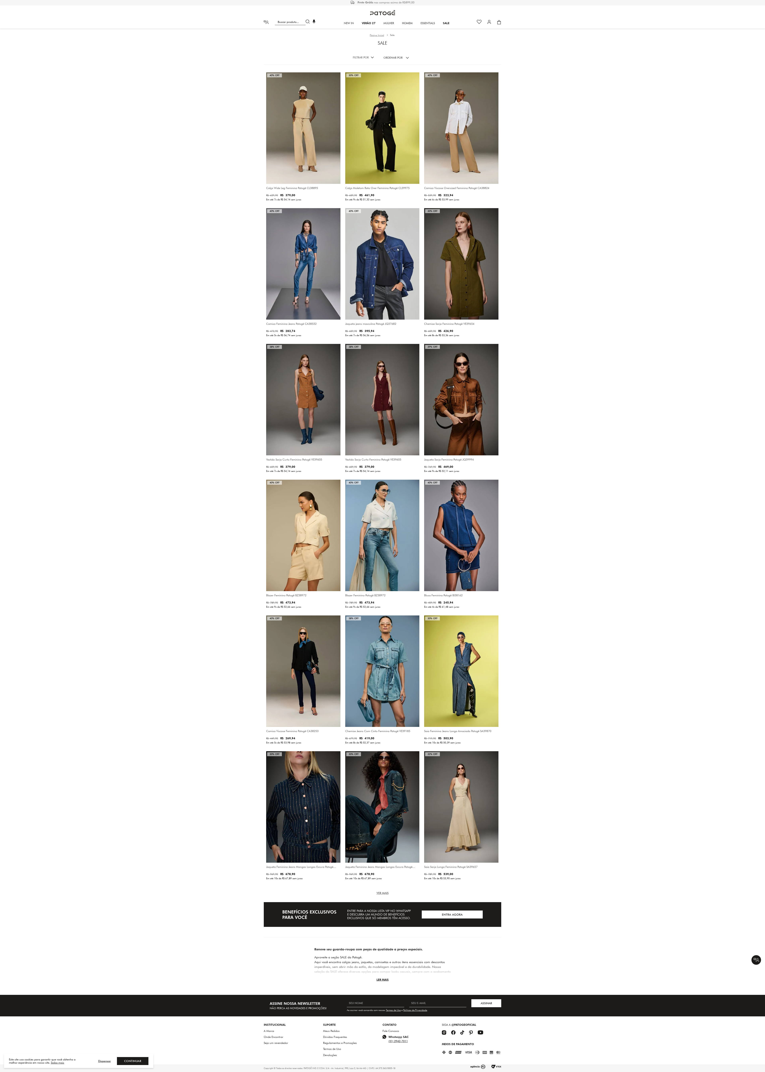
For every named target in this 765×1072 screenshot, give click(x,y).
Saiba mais (57, 1062)
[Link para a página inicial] (377, 35)
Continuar (132, 1061)
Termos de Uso (393, 1010)
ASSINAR (486, 1003)
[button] (314, 22)
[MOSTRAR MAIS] (382, 893)
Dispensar (104, 1061)
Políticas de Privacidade (415, 1010)
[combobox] (293, 22)
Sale (392, 34)
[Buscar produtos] (308, 22)
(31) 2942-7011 (398, 1041)
